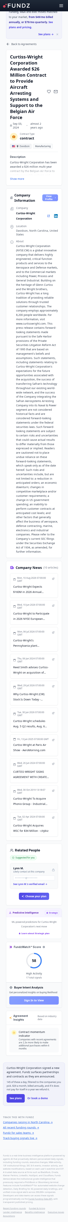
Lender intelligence (12, 1212)
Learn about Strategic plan (35, 933)
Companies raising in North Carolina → (28, 1122)
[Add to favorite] (49, 91)
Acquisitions (9, 1215)
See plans (16, 1098)
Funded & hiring (37, 1208)
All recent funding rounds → (21, 1127)
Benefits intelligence (35, 1212)
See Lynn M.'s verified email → (30, 884)
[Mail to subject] (55, 91)
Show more (17, 179)
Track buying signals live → (20, 1138)
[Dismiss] (57, 34)
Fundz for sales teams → (18, 1133)
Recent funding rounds (14, 1208)
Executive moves (56, 1212)
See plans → (46, 34)
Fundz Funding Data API (40, 1198)
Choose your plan (35, 896)
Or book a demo (37, 1098)
